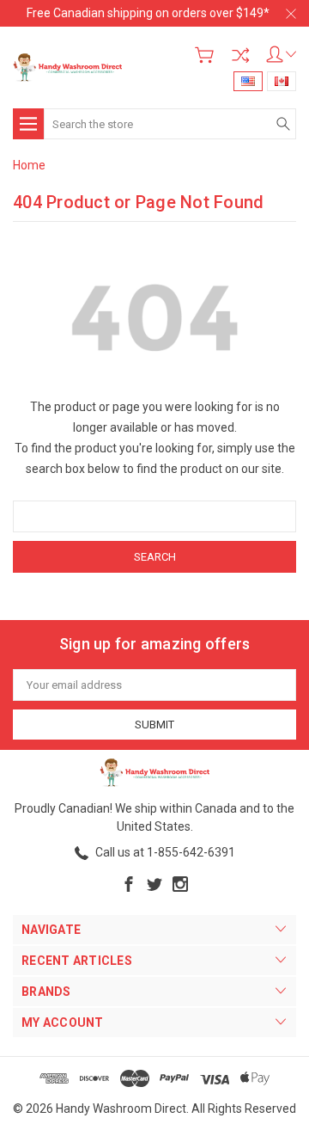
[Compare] (240, 55)
